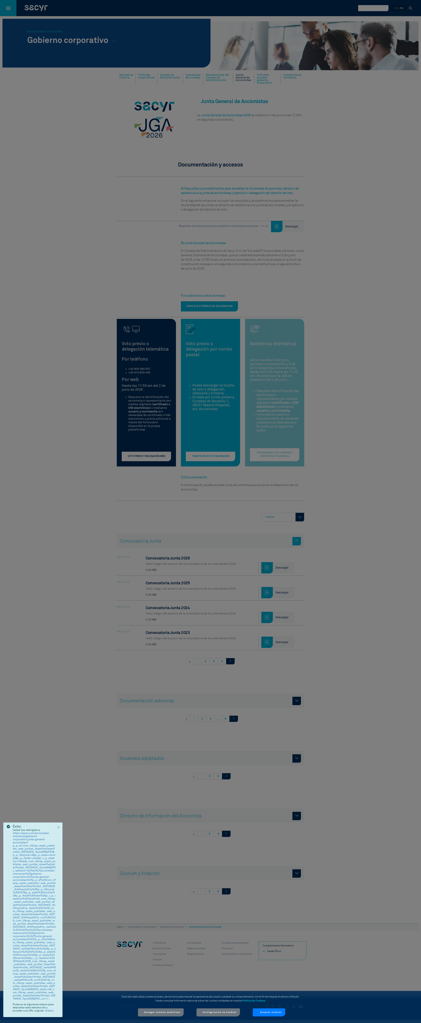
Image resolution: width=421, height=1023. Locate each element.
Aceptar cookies (271, 1012)
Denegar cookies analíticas (162, 1012)
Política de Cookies (253, 1000)
